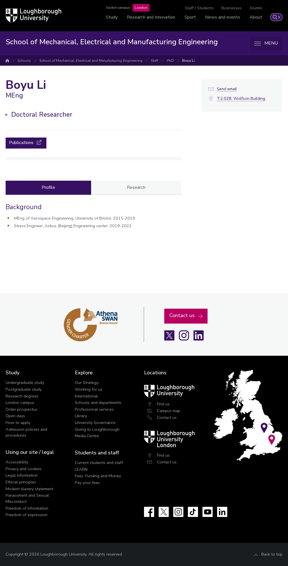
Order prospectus (21, 409)
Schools (24, 60)
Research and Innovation (151, 17)
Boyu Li (188, 60)
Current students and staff (99, 462)
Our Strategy (86, 382)
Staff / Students (199, 8)
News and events (222, 17)
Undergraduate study (25, 382)
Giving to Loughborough (97, 429)
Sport (190, 17)
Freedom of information (27, 508)
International (86, 396)
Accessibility (17, 462)
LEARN (81, 469)
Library (81, 416)
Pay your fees (87, 482)
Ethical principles (21, 482)
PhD (170, 60)
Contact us (167, 417)
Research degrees (22, 396)
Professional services (94, 409)
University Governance (95, 422)
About (255, 17)
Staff (154, 60)
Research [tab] (136, 187)
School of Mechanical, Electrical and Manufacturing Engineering (90, 60)
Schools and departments (98, 402)
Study (112, 17)
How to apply (18, 422)
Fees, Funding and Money (98, 476)
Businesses (231, 8)
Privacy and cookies (24, 469)
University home (7, 60)
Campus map (168, 411)
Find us (163, 404)
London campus (20, 402)
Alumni (255, 8)
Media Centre (87, 436)
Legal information (22, 475)
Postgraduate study (24, 389)
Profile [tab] (48, 187)
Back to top (271, 554)
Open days (15, 416)
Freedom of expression (27, 515)
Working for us (88, 389)
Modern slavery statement (29, 489)
